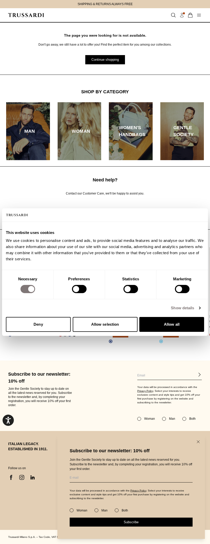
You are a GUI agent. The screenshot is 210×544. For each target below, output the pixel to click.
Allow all (172, 324)
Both (125, 510)
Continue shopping (105, 59)
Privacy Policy (138, 490)
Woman (82, 510)
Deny (38, 324)
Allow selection (105, 324)
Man (104, 510)
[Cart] (190, 15)
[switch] (79, 289)
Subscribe (131, 522)
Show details (182, 308)
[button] (173, 15)
